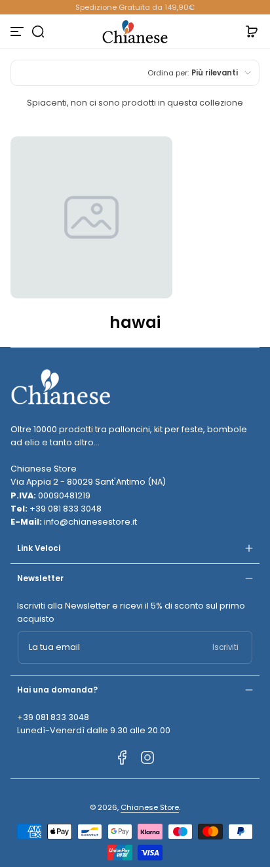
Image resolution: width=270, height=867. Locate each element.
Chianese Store (150, 807)
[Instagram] (147, 757)
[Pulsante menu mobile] (18, 31)
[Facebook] (122, 757)
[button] (38, 31)
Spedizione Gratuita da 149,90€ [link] (135, 7)
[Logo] (135, 31)
